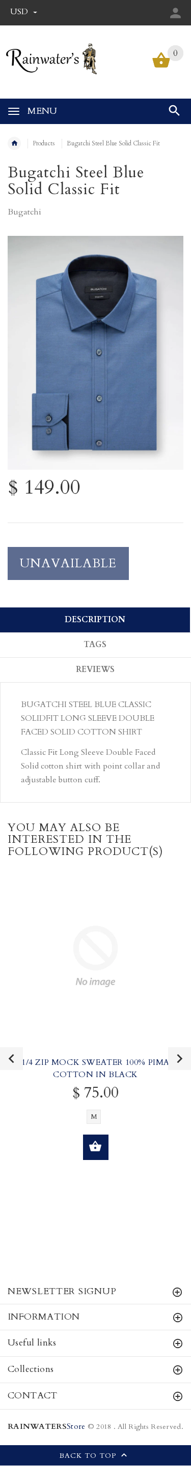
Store (46, 1426)
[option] (95, 353)
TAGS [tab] (95, 644)
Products (44, 143)
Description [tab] (95, 619)
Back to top (89, 1455)
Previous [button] (11, 1058)
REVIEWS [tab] (95, 669)
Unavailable (68, 563)
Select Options (95, 1147)
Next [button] (179, 1058)
